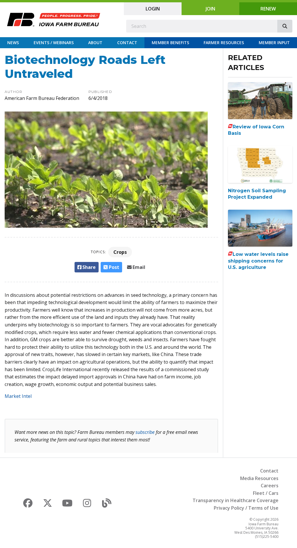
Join (210, 9)
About (95, 42)
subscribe (145, 432)
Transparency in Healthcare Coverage (235, 500)
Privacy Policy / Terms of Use (246, 508)
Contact (127, 42)
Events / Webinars (54, 42)
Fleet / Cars (265, 493)
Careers (269, 485)
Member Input (274, 42)
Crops (120, 252)
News (13, 42)
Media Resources (259, 478)
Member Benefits (170, 42)
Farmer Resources (224, 42)
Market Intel (18, 396)
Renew (268, 9)
